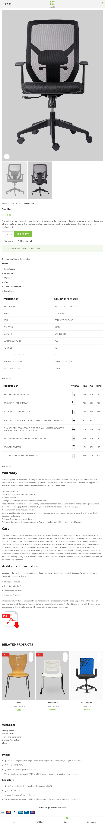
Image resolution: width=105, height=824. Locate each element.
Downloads (9, 291)
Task (89, 706)
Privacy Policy (8, 730)
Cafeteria (21, 706)
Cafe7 (18, 703)
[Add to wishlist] (31, 654)
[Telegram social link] (22, 263)
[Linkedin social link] (19, 263)
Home (4, 203)
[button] (31, 659)
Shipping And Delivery (11, 740)
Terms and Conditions (11, 737)
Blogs (4, 743)
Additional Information (14, 286)
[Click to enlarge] (7, 156)
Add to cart (23, 234)
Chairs (19, 203)
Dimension (8, 273)
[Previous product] (96, 203)
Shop (11, 203)
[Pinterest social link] (16, 263)
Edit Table (6, 378)
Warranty (8, 278)
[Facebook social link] (10, 263)
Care (6, 282)
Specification (9, 269)
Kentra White (52, 703)
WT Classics (86, 703)
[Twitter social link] (13, 263)
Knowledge (29, 203)
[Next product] (101, 203)
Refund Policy (8, 733)
